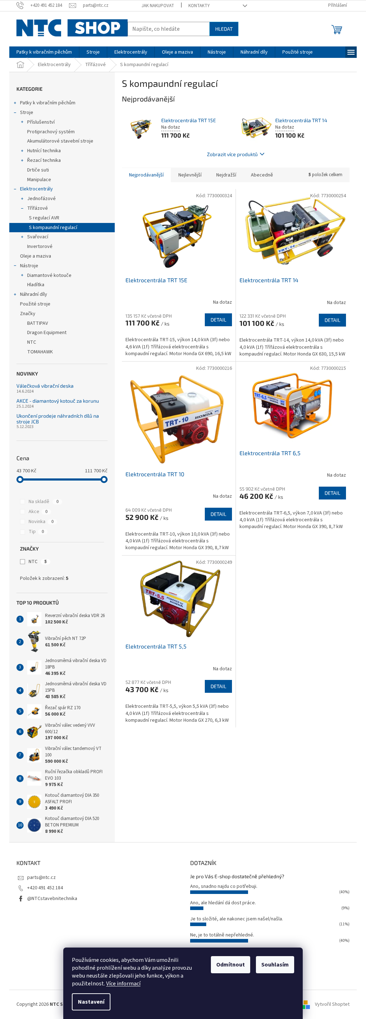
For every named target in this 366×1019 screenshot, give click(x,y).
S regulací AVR (44, 218)
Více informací (123, 984)
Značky (27, 313)
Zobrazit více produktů (232, 154)
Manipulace (39, 179)
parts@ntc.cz (41, 877)
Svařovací (37, 236)
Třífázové (37, 208)
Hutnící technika (44, 150)
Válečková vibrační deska (45, 385)
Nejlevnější (190, 175)
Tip (36, 531)
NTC (38, 561)
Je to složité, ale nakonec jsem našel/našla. (236, 919)
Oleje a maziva (35, 256)
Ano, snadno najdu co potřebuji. (223, 886)
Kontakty (199, 6)
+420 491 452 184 (45, 887)
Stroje (26, 112)
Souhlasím (275, 965)
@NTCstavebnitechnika (52, 898)
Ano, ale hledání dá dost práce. (223, 902)
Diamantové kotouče (49, 275)
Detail (218, 320)
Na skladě (44, 501)
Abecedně (262, 175)
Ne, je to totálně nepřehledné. (222, 935)
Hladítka (35, 284)
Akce (38, 511)
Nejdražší (226, 175)
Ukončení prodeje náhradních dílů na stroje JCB (57, 418)
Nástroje (29, 265)
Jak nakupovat (158, 6)
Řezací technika (44, 160)
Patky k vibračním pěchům (47, 102)
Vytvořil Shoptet (332, 1004)
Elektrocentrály (36, 189)
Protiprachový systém (51, 131)
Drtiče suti (38, 170)
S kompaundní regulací (53, 227)
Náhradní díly (33, 294)
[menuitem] (44, 52)
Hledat (224, 29)
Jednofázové (41, 198)
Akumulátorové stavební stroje (60, 141)
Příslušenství (41, 122)
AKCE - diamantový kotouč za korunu (57, 400)
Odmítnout (230, 965)
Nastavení (91, 1002)
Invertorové (40, 246)
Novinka (41, 521)
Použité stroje (35, 304)
